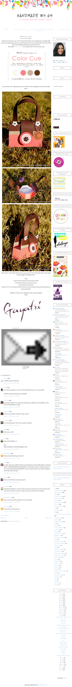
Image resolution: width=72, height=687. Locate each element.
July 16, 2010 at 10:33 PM (12, 396)
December (63, 607)
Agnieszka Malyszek (59, 335)
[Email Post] (26, 347)
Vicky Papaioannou (59, 308)
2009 (62, 668)
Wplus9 (56, 500)
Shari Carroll (58, 396)
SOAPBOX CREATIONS (61, 341)
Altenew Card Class (60, 455)
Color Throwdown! (63, 638)
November (63, 608)
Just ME (57, 374)
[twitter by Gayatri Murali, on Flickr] (59, 60)
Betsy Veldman (58, 402)
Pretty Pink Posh (58, 492)
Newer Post (4, 518)
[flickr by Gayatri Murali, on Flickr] (60, 62)
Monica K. (6, 411)
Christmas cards (57, 498)
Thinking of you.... (63, 630)
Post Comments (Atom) (14, 521)
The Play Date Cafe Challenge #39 (63, 625)
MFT (55, 494)
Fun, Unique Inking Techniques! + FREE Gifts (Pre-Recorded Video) (62, 317)
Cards (55, 547)
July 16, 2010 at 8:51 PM (11, 383)
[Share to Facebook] (27, 367)
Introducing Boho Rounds (61, 431)
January (62, 666)
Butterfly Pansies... (63, 631)
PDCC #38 (63, 635)
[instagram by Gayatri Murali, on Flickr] (56, 62)
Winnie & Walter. (58, 496)
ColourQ (56, 531)
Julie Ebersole (58, 414)
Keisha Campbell (59, 408)
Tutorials (56, 584)
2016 (62, 595)
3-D (28, 368)
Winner (56, 573)
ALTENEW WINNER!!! (59, 420)
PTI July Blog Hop (63, 626)
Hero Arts (56, 504)
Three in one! (63, 621)
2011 (62, 604)
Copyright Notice (20, 29)
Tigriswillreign (8, 497)
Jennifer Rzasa (58, 454)
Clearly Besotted (58, 518)
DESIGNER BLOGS (42, 685)
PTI (55, 488)
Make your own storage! (63, 647)
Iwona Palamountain (60, 360)
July (62, 615)
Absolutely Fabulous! (63, 642)
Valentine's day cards (59, 555)
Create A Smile (57, 563)
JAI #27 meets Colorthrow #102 (63, 628)
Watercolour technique (59, 537)
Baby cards (56, 565)
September (62, 612)
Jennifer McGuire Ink (60, 314)
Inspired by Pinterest (58, 549)
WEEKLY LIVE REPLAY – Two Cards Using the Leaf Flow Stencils (61, 325)
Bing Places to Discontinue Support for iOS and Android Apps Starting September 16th (62, 370)
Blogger (65, 678)
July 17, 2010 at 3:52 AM (11, 434)
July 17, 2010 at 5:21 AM (11, 458)
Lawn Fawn (57, 529)
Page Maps (56, 582)
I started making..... (63, 620)
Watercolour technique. (59, 553)
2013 (62, 600)
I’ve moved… (58, 415)
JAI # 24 (63, 653)
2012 (62, 602)
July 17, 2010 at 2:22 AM (11, 416)
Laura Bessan (58, 434)
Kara (5, 429)
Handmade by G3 (35, 15)
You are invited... (63, 648)
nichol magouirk (59, 387)
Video (55, 579)
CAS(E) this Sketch (58, 506)
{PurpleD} (6, 506)
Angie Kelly (57, 424)
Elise (5, 462)
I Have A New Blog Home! (61, 388)
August (62, 614)
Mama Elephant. (58, 557)
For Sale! (39, 30)
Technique (56, 569)
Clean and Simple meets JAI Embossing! (63, 633)
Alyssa (5, 378)
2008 (62, 669)
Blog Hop (56, 519)
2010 (62, 605)
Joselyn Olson (58, 448)
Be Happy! (63, 650)
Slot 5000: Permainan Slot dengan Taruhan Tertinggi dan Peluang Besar (62, 362)
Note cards (63, 623)
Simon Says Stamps (58, 490)
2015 (62, 597)
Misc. (55, 539)
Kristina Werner (59, 322)
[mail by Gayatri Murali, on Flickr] (54, 60)
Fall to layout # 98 (63, 643)
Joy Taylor (57, 367)
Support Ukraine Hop (60, 392)
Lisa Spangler (58, 380)
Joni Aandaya (58, 419)
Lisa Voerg (6, 420)
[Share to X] (26, 367)
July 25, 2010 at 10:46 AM (12, 511)
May (62, 659)
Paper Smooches (58, 551)
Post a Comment (5, 515)
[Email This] (23, 367)
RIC (55, 512)
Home (6, 29)
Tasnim (56, 391)
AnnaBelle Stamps (58, 521)
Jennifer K (6, 486)
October (62, 610)
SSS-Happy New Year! (60, 435)
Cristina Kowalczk (59, 444)
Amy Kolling (58, 329)
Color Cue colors (18, 46)
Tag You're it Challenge (59, 543)
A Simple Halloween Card (61, 445)
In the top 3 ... (63, 652)
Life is (63, 640)
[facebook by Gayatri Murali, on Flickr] (63, 60)
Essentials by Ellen (58, 533)
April (62, 661)
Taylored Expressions (59, 502)
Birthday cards (57, 535)
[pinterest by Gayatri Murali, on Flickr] (65, 62)
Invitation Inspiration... (60, 440)
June (62, 657)
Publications (57, 545)
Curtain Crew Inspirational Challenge (62, 514)
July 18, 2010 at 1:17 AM (11, 473)
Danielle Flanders (59, 439)
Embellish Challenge (59, 541)
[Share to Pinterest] (28, 367)
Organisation (57, 561)
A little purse (63, 637)
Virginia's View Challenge (60, 571)
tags (55, 523)
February (62, 664)
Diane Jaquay (7, 453)
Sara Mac (6, 400)
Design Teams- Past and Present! (42, 29)
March (62, 662)
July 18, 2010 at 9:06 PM (11, 482)
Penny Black (57, 510)
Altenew (56, 525)
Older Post (48, 518)
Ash (5, 438)
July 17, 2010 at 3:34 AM (11, 425)
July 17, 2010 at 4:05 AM (11, 449)
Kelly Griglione (58, 347)
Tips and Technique (58, 575)
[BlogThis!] (24, 367)
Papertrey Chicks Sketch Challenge (63, 655)
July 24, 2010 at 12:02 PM (12, 502)
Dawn (5, 387)
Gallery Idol (57, 567)
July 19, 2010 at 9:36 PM (11, 493)
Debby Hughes (58, 354)
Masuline (56, 559)
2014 (62, 599)
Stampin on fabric (63, 645)
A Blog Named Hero (59, 527)
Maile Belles (57, 430)
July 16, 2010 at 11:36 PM (12, 407)
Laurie (5, 477)
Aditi (55, 580)
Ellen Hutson (57, 577)
